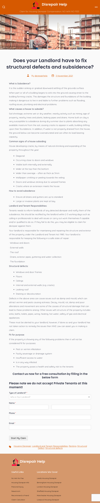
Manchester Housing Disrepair (49, 495)
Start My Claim (18, 438)
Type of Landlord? (18, 393)
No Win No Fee (17, 478)
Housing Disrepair (22, 446)
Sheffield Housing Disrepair (48, 491)
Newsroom (15, 491)
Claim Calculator (18, 500)
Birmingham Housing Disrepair (49, 482)
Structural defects (54, 448)
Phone (12, 413)
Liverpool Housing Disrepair (48, 500)
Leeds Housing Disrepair (46, 478)
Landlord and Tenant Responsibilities (50, 446)
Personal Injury (17, 487)
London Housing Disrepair (47, 487)
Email (12, 423)
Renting (72, 446)
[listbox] (50, 397)
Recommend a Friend (20, 495)
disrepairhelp (41, 75)
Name (12, 403)
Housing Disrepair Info (20, 482)
